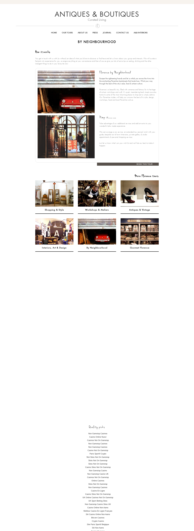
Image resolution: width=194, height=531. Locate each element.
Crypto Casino (98, 521)
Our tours (67, 33)
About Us (82, 33)
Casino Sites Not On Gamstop (98, 467)
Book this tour (145, 164)
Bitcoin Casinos (97, 518)
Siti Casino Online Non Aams (98, 514)
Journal (107, 33)
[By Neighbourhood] (97, 220)
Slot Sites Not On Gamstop (97, 457)
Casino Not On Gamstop (98, 450)
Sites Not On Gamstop (97, 464)
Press (95, 33)
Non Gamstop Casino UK (97, 474)
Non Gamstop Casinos (97, 434)
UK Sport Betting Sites (97, 501)
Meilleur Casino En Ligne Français (98, 511)
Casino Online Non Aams (97, 508)
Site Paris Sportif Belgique (98, 524)
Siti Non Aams (98, 528)
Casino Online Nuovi (97, 437)
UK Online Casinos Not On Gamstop (98, 497)
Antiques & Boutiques (97, 14)
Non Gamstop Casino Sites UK (98, 504)
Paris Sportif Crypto (98, 454)
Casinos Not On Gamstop (98, 440)
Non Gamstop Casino (98, 471)
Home (54, 33)
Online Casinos (97, 481)
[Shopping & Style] (54, 182)
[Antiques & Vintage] (140, 182)
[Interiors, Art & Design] (54, 220)
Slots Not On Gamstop (97, 460)
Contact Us (122, 33)
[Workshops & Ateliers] (97, 182)
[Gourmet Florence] (140, 220)
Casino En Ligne (98, 491)
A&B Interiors (141, 33)
